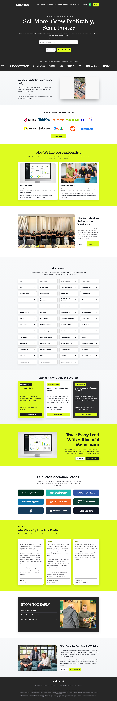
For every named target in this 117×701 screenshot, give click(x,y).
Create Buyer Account (64, 50)
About (79, 4)
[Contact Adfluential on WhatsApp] (90, 4)
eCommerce (50, 4)
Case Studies (73, 4)
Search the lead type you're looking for (58, 39)
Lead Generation (41, 4)
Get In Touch (50, 50)
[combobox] (58, 42)
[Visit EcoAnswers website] (86, 501)
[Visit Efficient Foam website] (86, 510)
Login (95, 4)
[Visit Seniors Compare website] (31, 510)
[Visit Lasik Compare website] (58, 502)
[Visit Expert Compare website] (86, 493)
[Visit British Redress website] (58, 510)
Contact (85, 4)
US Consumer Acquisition (61, 4)
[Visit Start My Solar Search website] (31, 493)
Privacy (80, 685)
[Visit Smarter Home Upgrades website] (31, 502)
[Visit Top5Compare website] (58, 493)
